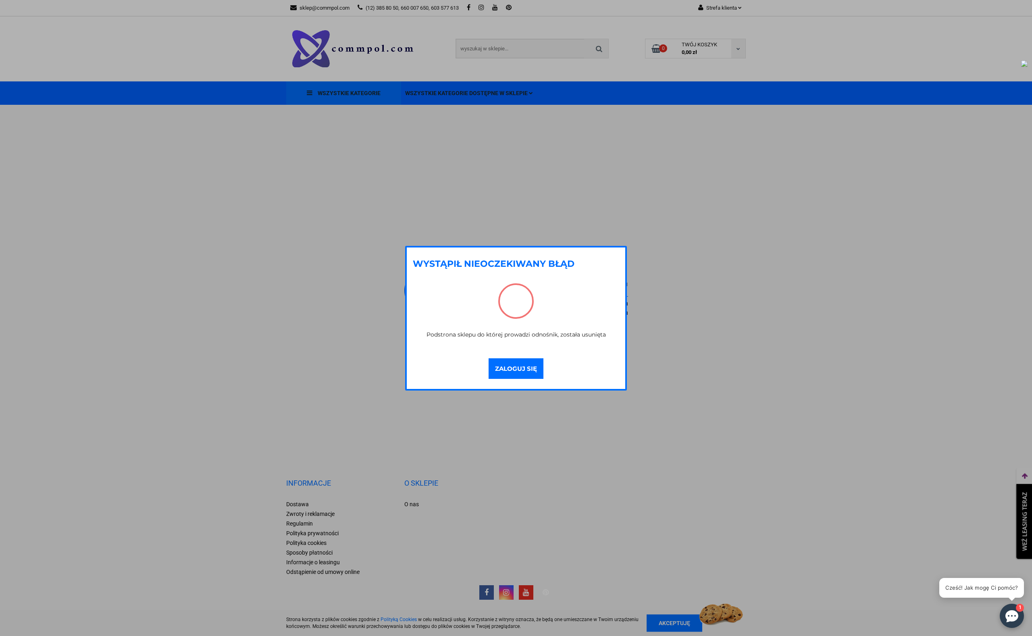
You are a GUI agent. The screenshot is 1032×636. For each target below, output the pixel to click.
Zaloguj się (516, 368)
